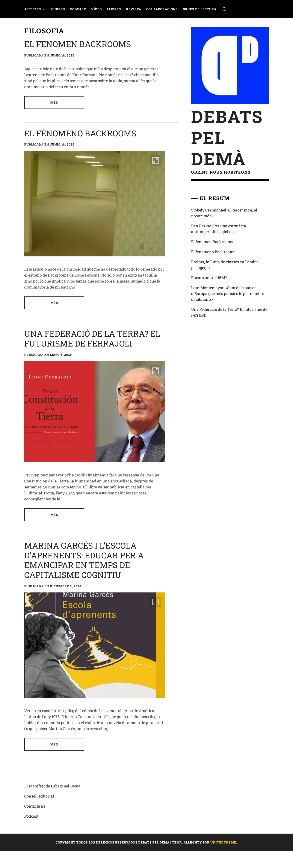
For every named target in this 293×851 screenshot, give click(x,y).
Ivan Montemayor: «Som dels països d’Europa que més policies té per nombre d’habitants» (227, 293)
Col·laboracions (162, 9)
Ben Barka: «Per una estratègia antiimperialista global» (218, 228)
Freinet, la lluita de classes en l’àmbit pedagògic (224, 264)
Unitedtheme (223, 842)
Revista (133, 9)
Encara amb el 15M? (209, 277)
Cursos (58, 9)
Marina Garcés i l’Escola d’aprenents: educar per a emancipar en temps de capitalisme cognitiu (84, 560)
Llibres (114, 9)
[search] (224, 9)
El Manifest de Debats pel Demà (52, 786)
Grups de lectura (199, 9)
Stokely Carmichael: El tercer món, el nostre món (224, 212)
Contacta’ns (34, 806)
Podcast (78, 9)
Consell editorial (39, 796)
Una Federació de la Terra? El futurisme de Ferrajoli (92, 338)
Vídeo (96, 9)
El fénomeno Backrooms (80, 133)
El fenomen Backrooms (77, 44)
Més (54, 102)
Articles (32, 9)
